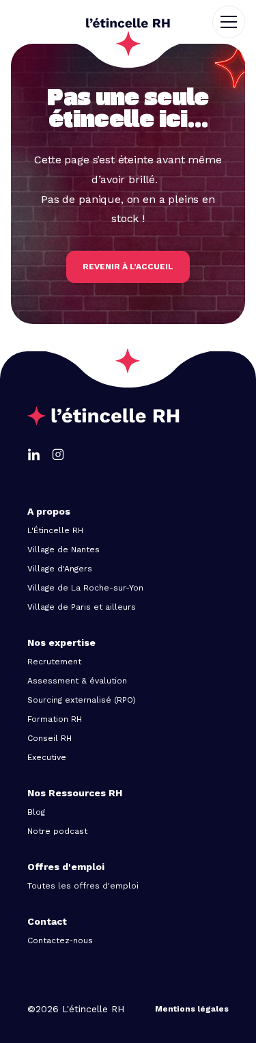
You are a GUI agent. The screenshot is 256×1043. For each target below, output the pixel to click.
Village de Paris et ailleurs (81, 607)
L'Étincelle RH (55, 530)
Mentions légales (192, 1009)
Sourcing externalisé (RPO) (81, 700)
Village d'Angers (59, 568)
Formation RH (54, 719)
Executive (46, 757)
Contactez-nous (60, 940)
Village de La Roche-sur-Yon (85, 588)
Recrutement (54, 661)
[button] (234, 21)
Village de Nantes (63, 549)
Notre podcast (57, 831)
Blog (36, 812)
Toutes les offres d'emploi (83, 886)
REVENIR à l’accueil (128, 266)
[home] (128, 22)
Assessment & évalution (77, 681)
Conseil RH (49, 738)
